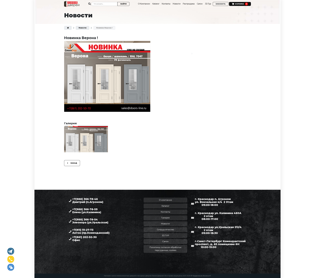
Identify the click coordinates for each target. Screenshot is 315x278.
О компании (165, 200)
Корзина (241, 4)
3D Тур (208, 4)
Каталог (156, 4)
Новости (177, 4)
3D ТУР (165, 235)
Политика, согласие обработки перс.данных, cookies (165, 248)
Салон (200, 4)
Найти (123, 4)
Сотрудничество (165, 229)
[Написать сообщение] (10, 267)
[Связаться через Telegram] (10, 251)
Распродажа (188, 4)
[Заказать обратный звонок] (10, 259)
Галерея (165, 218)
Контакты (166, 4)
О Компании (144, 4)
